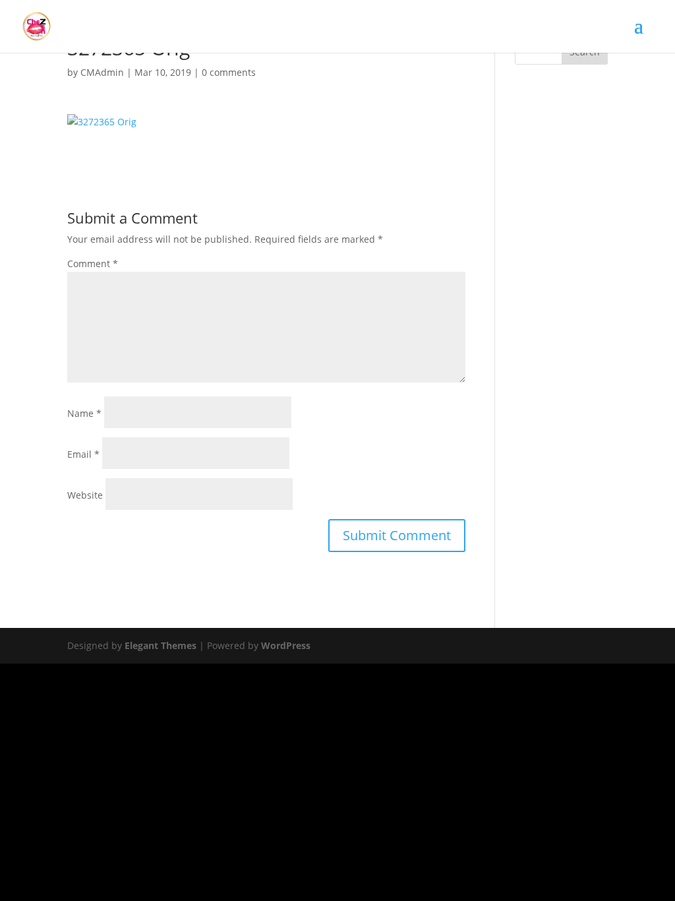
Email (83, 454)
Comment (92, 263)
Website (85, 495)
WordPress (285, 645)
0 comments (229, 72)
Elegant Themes (160, 645)
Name (84, 413)
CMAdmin (102, 72)
